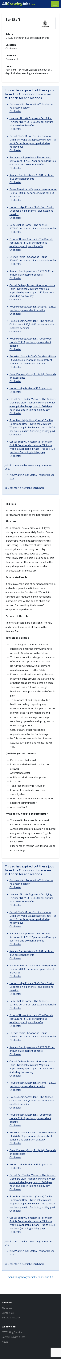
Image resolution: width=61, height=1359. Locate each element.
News (5, 1341)
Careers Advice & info (13, 1337)
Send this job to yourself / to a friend (29, 1277)
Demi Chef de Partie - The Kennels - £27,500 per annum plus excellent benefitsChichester (32, 228)
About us (7, 1308)
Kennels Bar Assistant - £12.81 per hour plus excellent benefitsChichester (31, 179)
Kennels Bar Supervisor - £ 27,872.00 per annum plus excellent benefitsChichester (32, 274)
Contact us (8, 1312)
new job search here (33, 487)
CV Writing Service (12, 1332)
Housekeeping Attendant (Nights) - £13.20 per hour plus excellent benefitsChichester (32, 310)
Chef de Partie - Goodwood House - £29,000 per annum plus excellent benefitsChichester (32, 260)
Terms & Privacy (11, 1317)
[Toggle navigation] (55, 4)
